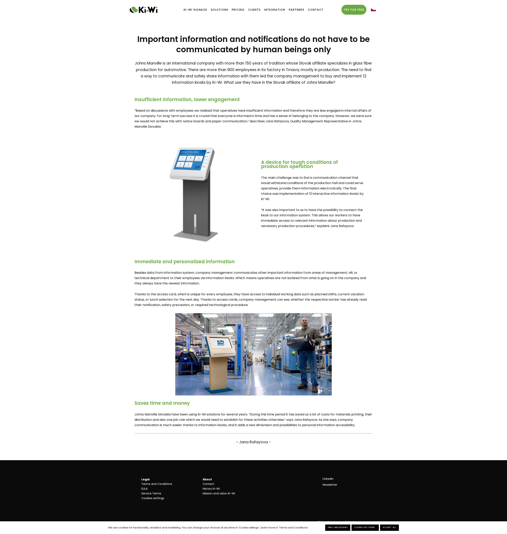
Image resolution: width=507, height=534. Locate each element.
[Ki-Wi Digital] (143, 10)
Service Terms (151, 493)
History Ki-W (211, 489)
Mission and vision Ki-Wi (219, 493)
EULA (144, 489)
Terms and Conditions (156, 484)
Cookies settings (152, 498)
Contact (208, 484)
